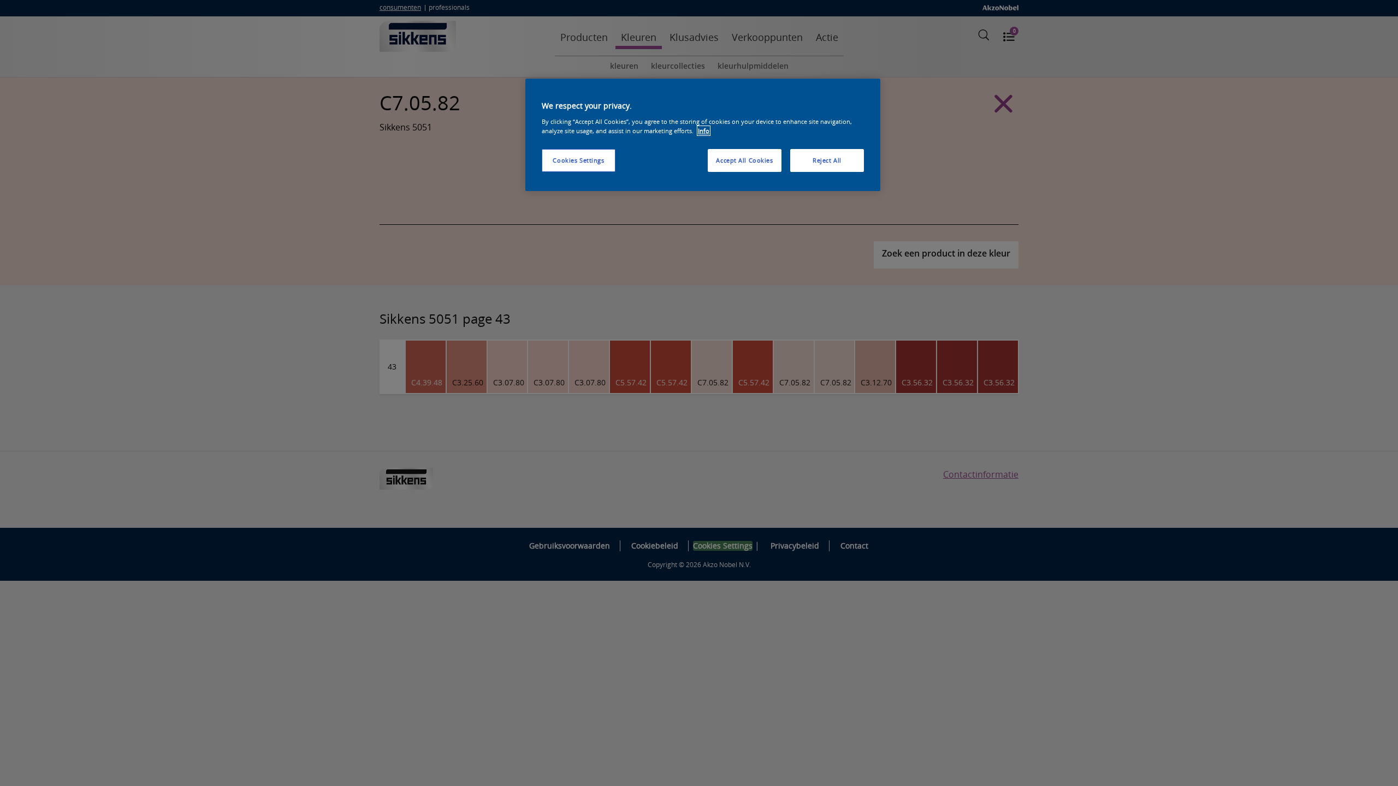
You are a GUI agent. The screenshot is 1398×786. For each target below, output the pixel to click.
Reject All (827, 160)
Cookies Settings (578, 160)
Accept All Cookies (744, 160)
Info (703, 131)
